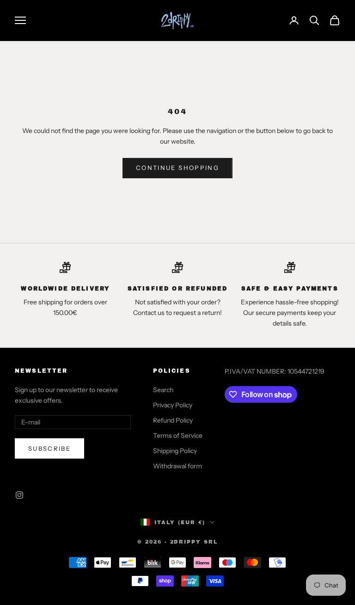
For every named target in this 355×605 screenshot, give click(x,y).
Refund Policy (173, 420)
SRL (211, 541)
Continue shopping (177, 167)
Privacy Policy (172, 405)
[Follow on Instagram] (19, 495)
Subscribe (49, 448)
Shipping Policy (175, 451)
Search (163, 390)
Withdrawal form (177, 466)
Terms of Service (177, 435)
